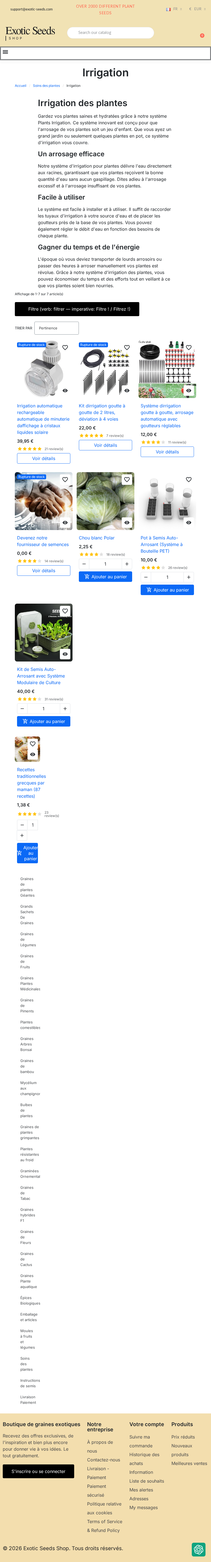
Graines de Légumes (28, 939)
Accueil (20, 86)
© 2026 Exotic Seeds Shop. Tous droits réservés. (63, 1548)
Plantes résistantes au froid (29, 1154)
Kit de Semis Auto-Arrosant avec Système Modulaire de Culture (41, 675)
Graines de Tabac (27, 1193)
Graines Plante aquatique (28, 1281)
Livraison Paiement (28, 1400)
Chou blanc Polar (97, 538)
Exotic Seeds (30, 30)
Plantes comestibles (30, 1025)
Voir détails (43, 458)
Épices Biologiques (30, 1300)
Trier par (23, 328)
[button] (200, 32)
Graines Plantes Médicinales (30, 983)
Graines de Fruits (27, 961)
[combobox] (110, 32)
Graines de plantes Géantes (27, 887)
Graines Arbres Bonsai (27, 1044)
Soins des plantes (46, 86)
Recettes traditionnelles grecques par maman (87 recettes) (31, 783)
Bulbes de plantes (26, 1110)
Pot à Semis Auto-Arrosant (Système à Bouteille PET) (162, 544)
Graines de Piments (27, 1005)
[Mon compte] (181, 33)
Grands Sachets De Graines (27, 914)
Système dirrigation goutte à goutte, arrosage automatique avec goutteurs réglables (167, 415)
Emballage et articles (29, 1317)
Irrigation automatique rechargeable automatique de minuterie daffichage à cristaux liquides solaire (43, 419)
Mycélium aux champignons (30, 1088)
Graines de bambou (27, 1066)
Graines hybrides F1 (27, 1215)
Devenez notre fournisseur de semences (43, 541)
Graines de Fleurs (27, 1237)
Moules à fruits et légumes (27, 1339)
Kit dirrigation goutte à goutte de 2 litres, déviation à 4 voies (102, 412)
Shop (16, 38)
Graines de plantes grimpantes (29, 1132)
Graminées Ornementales (30, 1174)
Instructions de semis (30, 1383)
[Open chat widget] (199, 1549)
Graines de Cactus (27, 1259)
